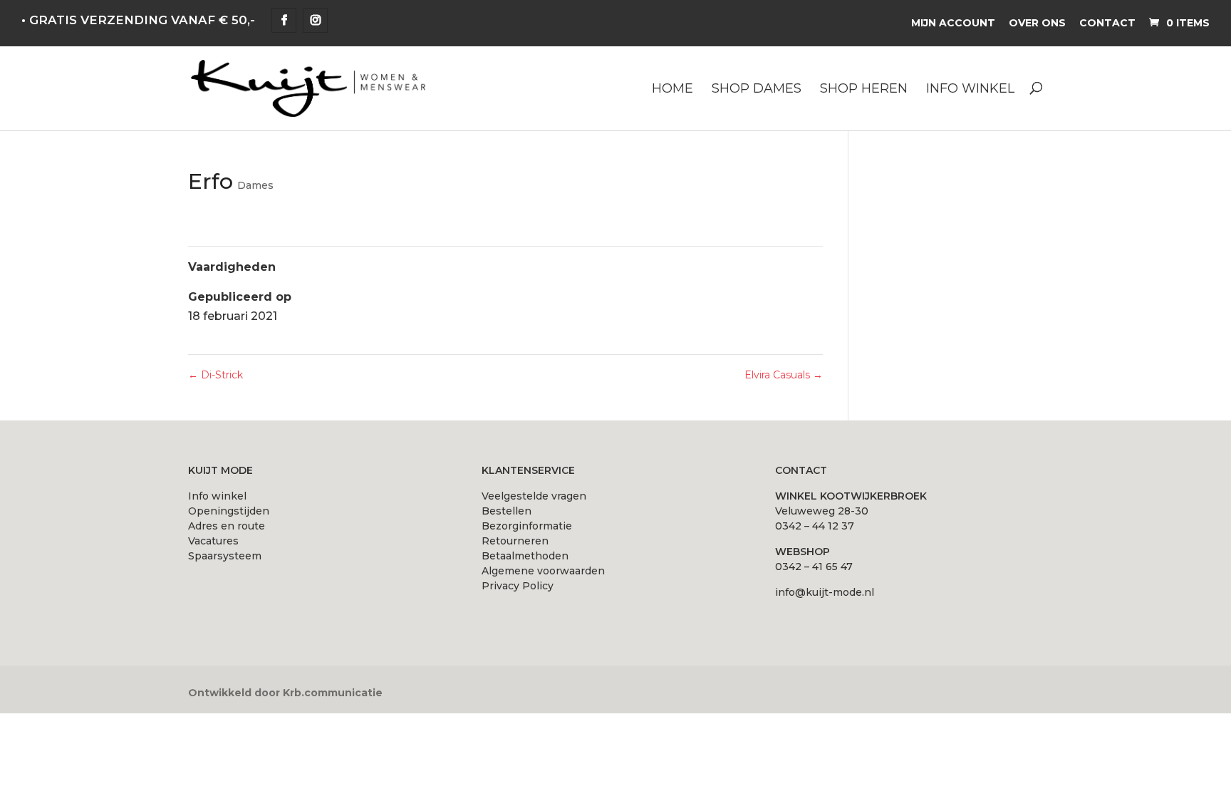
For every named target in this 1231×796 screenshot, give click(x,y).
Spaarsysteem (224, 555)
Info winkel (970, 89)
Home (672, 89)
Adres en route (226, 526)
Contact (1107, 22)
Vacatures (213, 540)
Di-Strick (215, 374)
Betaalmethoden (525, 555)
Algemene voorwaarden (543, 570)
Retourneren (515, 540)
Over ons (1037, 22)
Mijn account (953, 22)
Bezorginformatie (527, 526)
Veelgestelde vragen (534, 496)
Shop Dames (756, 89)
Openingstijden (228, 511)
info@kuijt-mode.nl (824, 592)
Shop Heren (864, 89)
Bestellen (506, 511)
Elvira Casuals (783, 374)
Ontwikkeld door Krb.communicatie (285, 692)
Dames (255, 185)
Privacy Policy (518, 585)
